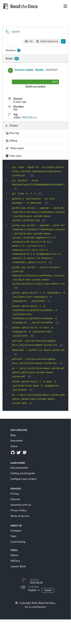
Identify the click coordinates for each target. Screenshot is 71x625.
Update (48, 590)
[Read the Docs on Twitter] (19, 452)
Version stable (23, 70)
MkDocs (15, 561)
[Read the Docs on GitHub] (13, 452)
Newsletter (16, 440)
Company (15, 530)
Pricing (14, 493)
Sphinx (14, 555)
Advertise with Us (20, 505)
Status (14, 446)
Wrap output (17, 148)
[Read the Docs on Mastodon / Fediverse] (25, 452)
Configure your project (23, 479)
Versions (12, 50)
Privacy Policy (18, 510)
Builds (12, 58)
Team (13, 536)
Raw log (14, 133)
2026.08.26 (36, 582)
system (16, 31)
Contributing (17, 541)
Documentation (19, 467)
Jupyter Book (18, 566)
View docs (16, 156)
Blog (12, 435)
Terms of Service (19, 516)
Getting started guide (22, 473)
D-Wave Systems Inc (49, 41)
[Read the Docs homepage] (24, 6)
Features (15, 499)
